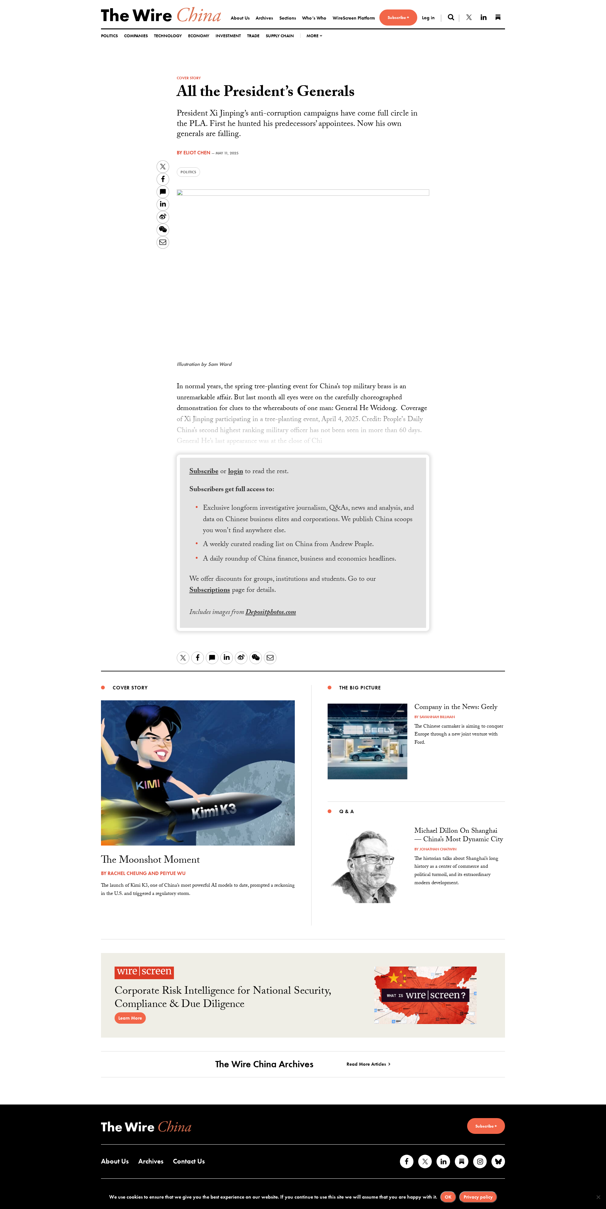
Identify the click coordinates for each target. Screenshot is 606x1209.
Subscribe (203, 472)
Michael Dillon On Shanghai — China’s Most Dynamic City (458, 836)
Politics (109, 36)
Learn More (130, 1018)
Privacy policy (478, 1197)
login (235, 472)
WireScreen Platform (354, 18)
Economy (198, 36)
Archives (264, 18)
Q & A (346, 811)
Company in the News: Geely (455, 708)
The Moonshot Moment (150, 861)
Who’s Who (314, 18)
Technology (168, 36)
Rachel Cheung (127, 873)
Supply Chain (280, 36)
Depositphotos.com (271, 613)
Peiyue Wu (173, 873)
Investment (228, 36)
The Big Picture (360, 687)
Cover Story (189, 77)
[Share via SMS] (163, 192)
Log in (428, 18)
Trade (253, 36)
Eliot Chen (196, 152)
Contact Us (189, 1161)
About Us (240, 18)
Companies (136, 36)
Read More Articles (366, 1064)
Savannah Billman (437, 716)
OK (448, 1197)
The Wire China (161, 14)
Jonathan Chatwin (437, 849)
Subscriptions (209, 591)
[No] (598, 1197)
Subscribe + (398, 17)
